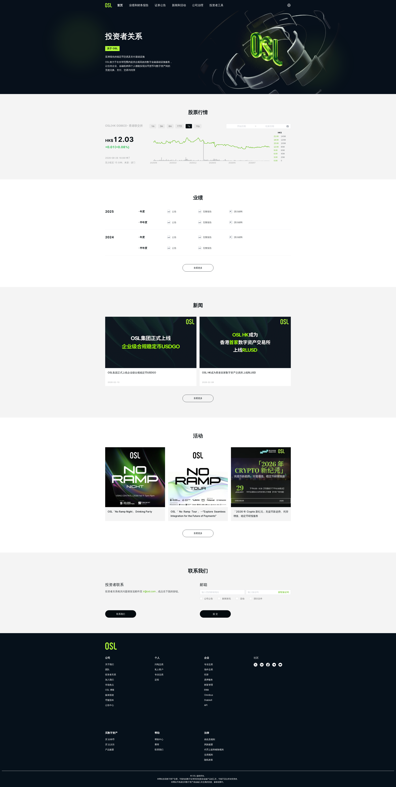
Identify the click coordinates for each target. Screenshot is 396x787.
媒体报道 (109, 695)
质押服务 (208, 679)
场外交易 (208, 669)
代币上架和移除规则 (214, 749)
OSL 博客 (109, 690)
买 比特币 (109, 739)
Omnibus (208, 695)
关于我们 (109, 664)
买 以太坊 (109, 744)
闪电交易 (159, 664)
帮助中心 (159, 739)
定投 (157, 679)
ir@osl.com (149, 591)
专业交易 (159, 674)
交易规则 (208, 754)
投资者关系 (110, 674)
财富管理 (208, 685)
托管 (206, 674)
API (205, 705)
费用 (157, 744)
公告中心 (109, 705)
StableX (208, 700)
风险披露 (208, 744)
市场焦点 (109, 685)
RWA (206, 690)
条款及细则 (209, 739)
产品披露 (109, 749)
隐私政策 (208, 760)
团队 (107, 669)
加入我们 (109, 679)
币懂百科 (109, 700)
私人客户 (159, 669)
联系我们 (159, 749)
